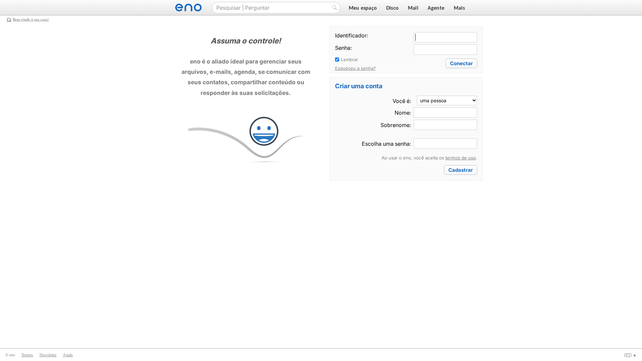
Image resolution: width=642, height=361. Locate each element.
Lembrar (349, 59)
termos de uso (460, 157)
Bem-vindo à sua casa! (31, 19)
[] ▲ (630, 355)
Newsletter (48, 355)
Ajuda (68, 355)
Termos (27, 355)
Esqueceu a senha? (355, 68)
